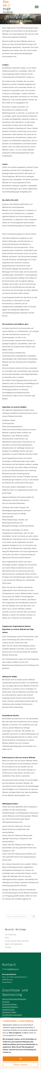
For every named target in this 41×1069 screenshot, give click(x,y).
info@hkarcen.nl (13, 969)
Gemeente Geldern (9, 1012)
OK (20, 1059)
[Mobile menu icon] (37, 7)
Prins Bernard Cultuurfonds (12, 1015)
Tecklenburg (6, 1017)
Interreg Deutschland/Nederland (14, 999)
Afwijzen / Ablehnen (21, 1065)
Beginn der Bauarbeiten (13, 944)
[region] (20, 1043)
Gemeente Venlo (8, 1010)
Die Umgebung (10, 935)
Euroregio (5, 1002)
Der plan (8, 947)
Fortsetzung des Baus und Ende (17, 941)
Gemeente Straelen (9, 1004)
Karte (7, 938)
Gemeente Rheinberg (10, 1007)
